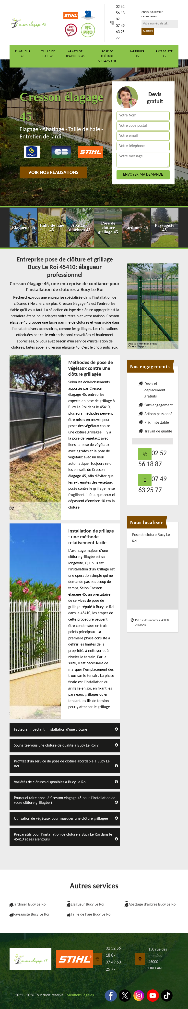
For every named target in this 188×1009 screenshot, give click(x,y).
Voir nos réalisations (53, 172)
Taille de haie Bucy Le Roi (91, 915)
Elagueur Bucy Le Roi (87, 905)
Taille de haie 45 (48, 54)
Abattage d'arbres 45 (75, 54)
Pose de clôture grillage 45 (107, 56)
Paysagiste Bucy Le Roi (31, 915)
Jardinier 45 (137, 54)
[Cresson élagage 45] (28, 23)
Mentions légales (80, 995)
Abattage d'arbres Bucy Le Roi (152, 905)
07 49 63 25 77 (120, 32)
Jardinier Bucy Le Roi (30, 905)
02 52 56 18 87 (120, 13)
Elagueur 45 (23, 54)
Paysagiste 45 (164, 54)
